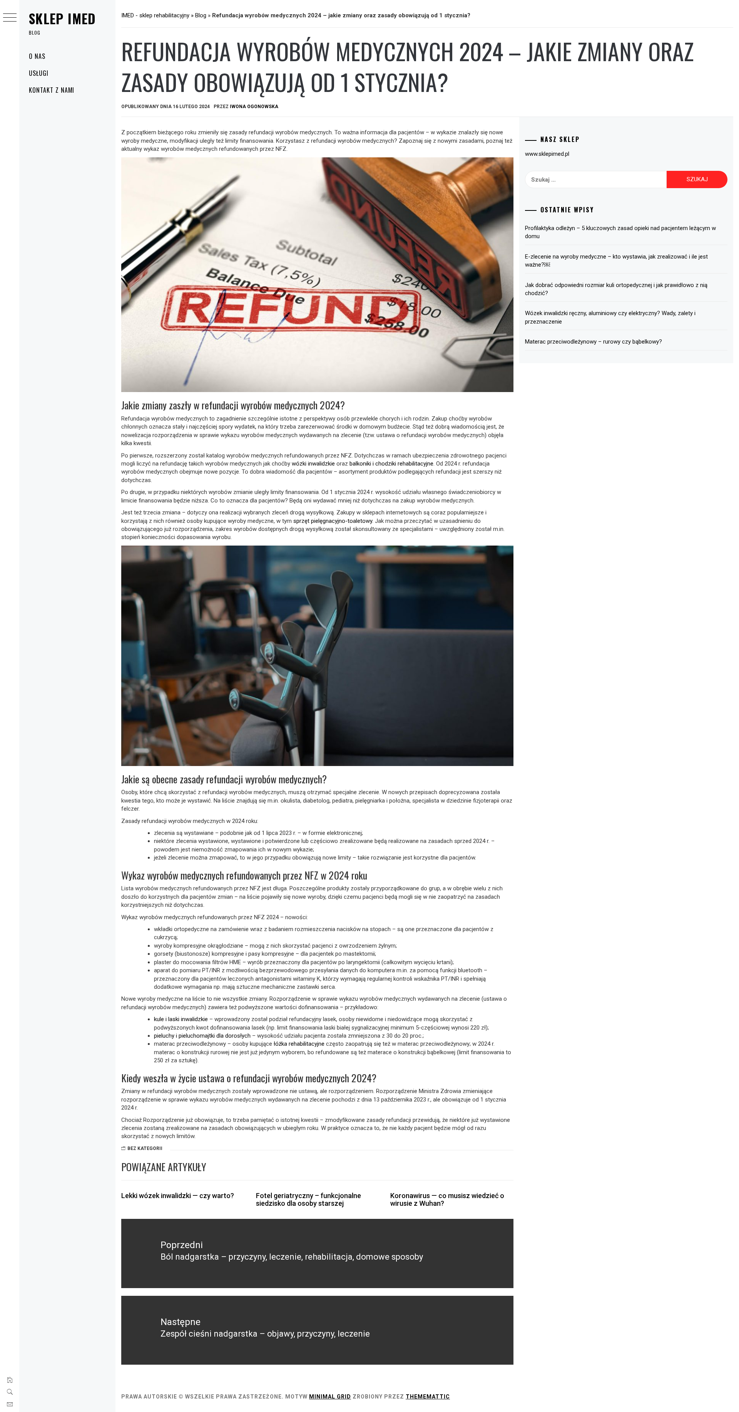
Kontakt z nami (51, 90)
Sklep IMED (62, 18)
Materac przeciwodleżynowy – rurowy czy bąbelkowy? (593, 341)
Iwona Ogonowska (254, 106)
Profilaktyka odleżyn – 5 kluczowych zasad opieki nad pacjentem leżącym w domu (620, 232)
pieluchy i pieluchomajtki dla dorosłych (202, 1035)
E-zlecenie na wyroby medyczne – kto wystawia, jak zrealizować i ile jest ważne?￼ (616, 260)
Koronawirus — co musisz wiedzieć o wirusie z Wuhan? (447, 1199)
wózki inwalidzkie (313, 463)
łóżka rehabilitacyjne (299, 1043)
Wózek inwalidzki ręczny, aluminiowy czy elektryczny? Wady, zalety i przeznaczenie (610, 317)
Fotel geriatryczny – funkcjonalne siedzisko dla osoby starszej (308, 1199)
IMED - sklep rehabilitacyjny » (158, 15)
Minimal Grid (330, 1397)
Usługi (38, 73)
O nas (37, 56)
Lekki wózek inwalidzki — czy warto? (177, 1196)
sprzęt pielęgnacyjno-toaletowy (332, 520)
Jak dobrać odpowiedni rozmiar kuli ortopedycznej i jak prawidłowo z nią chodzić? (616, 289)
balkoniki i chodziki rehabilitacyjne (391, 463)
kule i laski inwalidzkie (181, 1019)
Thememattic (428, 1397)
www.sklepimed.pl (547, 153)
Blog (200, 15)
